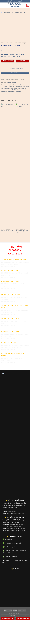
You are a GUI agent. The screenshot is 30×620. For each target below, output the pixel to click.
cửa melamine (4, 90)
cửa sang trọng (20, 90)
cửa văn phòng (11, 91)
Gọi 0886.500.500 (7, 618)
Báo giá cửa (8, 539)
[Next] (29, 169)
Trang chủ (4, 43)
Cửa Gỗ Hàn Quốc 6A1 (7, 231)
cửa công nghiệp (8, 84)
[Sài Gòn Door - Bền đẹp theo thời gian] (15, 5)
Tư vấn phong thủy (10, 547)
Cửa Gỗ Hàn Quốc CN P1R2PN (22, 231)
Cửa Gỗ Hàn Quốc (21, 43)
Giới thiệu (12, 613)
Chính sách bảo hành (10, 556)
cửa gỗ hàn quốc (19, 86)
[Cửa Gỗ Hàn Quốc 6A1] (7, 165)
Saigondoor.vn (15, 617)
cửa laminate (18, 88)
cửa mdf (24, 88)
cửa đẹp (14, 84)
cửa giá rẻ (19, 84)
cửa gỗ (24, 84)
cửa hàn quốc (7, 88)
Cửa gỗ (12, 43)
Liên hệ (18, 613)
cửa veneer (18, 91)
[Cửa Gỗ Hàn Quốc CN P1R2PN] (22, 165)
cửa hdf (13, 88)
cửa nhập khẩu (12, 90)
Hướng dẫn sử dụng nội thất (12, 543)
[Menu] (2, 5)
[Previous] (1, 169)
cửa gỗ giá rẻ (11, 86)
